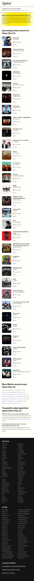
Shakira (20, 482)
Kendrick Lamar (5, 492)
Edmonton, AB (5, 543)
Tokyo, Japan (21, 549)
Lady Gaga (4, 462)
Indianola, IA (5, 511)
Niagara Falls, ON (6, 539)
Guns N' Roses (21, 474)
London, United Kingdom (7, 553)
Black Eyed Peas (21, 488)
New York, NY (5, 509)
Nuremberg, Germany (23, 521)
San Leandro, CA (6, 399)
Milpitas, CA (5, 401)
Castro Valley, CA (6, 394)
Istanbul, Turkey (21, 543)
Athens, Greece (21, 525)
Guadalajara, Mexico (6, 547)
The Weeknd (5, 476)
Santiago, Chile (21, 558)
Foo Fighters (20, 457)
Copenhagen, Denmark (23, 517)
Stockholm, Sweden (22, 539)
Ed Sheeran (4, 457)
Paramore (4, 498)
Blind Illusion (15, 419)
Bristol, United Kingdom (7, 558)
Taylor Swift (4, 443)
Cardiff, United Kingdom (7, 551)
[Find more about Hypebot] (17, 3)
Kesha (19, 486)
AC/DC (19, 460)
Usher (3, 496)
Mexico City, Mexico (6, 545)
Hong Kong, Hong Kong (23, 545)
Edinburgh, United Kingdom (8, 555)
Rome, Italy (20, 533)
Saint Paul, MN (5, 515)
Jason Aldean (21, 500)
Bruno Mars (4, 447)
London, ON (4, 529)
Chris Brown (20, 449)
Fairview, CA (5, 392)
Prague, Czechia (21, 515)
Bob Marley (20, 498)
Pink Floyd (20, 466)
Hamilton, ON (5, 523)
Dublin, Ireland (21, 527)
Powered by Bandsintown (13, 566)
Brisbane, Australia (22, 553)
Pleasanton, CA (13, 396)
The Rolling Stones (22, 492)
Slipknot (20, 496)
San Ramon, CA (16, 399)
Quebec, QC (4, 527)
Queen (3, 502)
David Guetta (21, 468)
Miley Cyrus (20, 443)
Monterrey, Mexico (6, 549)
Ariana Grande (5, 486)
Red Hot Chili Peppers (6, 468)
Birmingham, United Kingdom (24, 509)
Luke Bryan (20, 490)
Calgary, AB (4, 525)
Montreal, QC (5, 541)
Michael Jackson (5, 490)
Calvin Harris (21, 494)
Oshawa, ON (5, 531)
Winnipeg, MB (5, 521)
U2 (2, 478)
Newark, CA (13, 390)
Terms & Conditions (11, 570)
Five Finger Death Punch (23, 419)
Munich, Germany (22, 523)
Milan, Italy (20, 529)
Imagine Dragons (6, 484)
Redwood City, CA (7, 403)
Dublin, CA (15, 394)
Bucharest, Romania (22, 537)
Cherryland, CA (13, 392)
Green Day (4, 482)
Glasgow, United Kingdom (23, 511)
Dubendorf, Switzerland (23, 541)
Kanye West (4, 500)
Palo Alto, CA (24, 399)
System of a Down (22, 462)
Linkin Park (4, 466)
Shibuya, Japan (21, 547)
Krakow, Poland (21, 535)
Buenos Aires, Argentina (23, 555)
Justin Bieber (5, 464)
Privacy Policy (8, 573)
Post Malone (20, 445)
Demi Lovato (20, 476)
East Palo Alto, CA (23, 396)
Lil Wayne (20, 447)
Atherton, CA (21, 401)
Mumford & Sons (21, 472)
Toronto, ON (4, 535)
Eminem (4, 445)
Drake (3, 449)
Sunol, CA (21, 392)
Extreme (4, 420)
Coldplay (4, 453)
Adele (3, 460)
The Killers (20, 480)
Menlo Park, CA (13, 401)
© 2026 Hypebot (9, 563)
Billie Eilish (4, 488)
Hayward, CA (20, 390)
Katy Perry (4, 451)
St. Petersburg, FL (6, 519)
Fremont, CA (5, 390)
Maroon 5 (4, 455)
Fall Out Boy (20, 470)
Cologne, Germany (22, 519)
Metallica (4, 480)
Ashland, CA (5, 396)
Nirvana (20, 455)
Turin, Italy (20, 531)
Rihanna (4, 470)
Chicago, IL (4, 513)
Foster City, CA (17, 403)
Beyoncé (4, 472)
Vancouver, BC (5, 537)
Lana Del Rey (21, 451)
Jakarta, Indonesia (22, 551)
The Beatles (4, 474)
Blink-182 (20, 484)
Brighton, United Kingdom (23, 513)
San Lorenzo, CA (23, 394)
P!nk (3, 494)
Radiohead (20, 478)
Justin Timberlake (22, 453)
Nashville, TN (5, 517)
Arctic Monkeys (21, 464)
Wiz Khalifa (20, 502)
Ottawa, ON (4, 533)
